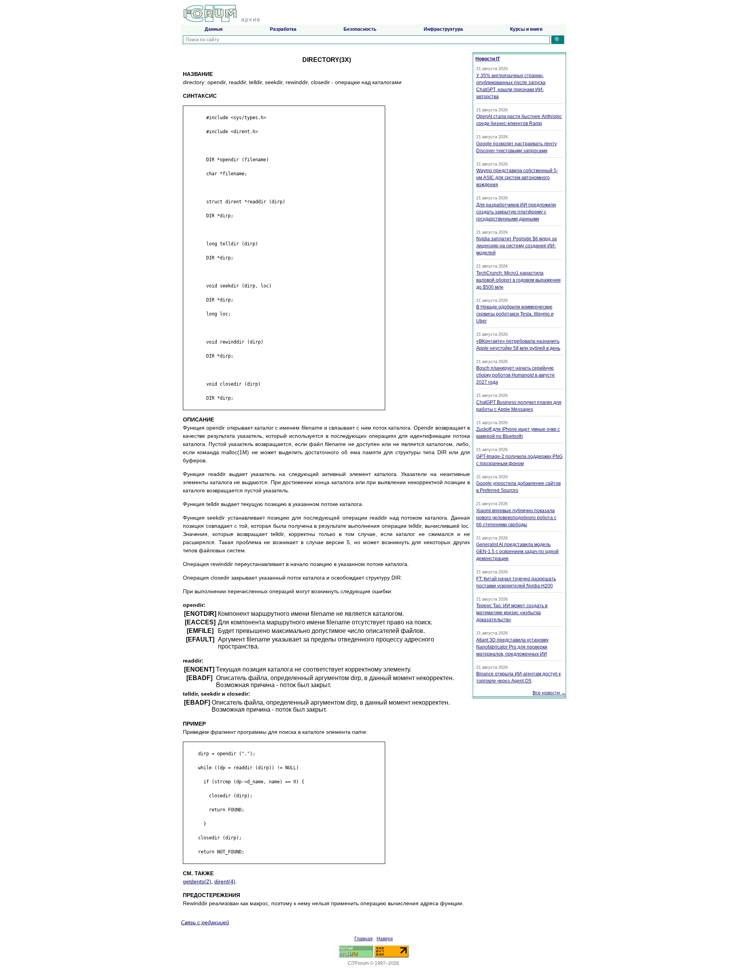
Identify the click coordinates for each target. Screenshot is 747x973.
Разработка (283, 29)
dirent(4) (224, 881)
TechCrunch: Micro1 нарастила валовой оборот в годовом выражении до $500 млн (518, 280)
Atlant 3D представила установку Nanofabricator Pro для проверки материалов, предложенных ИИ (512, 647)
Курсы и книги (526, 29)
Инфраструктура (443, 29)
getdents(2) (197, 881)
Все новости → (549, 693)
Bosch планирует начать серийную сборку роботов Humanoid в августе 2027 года (515, 375)
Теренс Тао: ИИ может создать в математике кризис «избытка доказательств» (511, 612)
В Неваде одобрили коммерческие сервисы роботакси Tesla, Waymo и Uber (515, 314)
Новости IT (487, 59)
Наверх (385, 938)
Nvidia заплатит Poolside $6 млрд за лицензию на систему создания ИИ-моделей (516, 246)
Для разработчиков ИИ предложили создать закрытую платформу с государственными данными (516, 212)
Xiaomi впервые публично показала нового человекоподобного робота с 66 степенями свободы (516, 517)
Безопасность (360, 29)
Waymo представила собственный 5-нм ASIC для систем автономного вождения (517, 177)
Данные (214, 29)
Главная (363, 938)
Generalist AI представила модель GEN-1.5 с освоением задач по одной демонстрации (517, 551)
